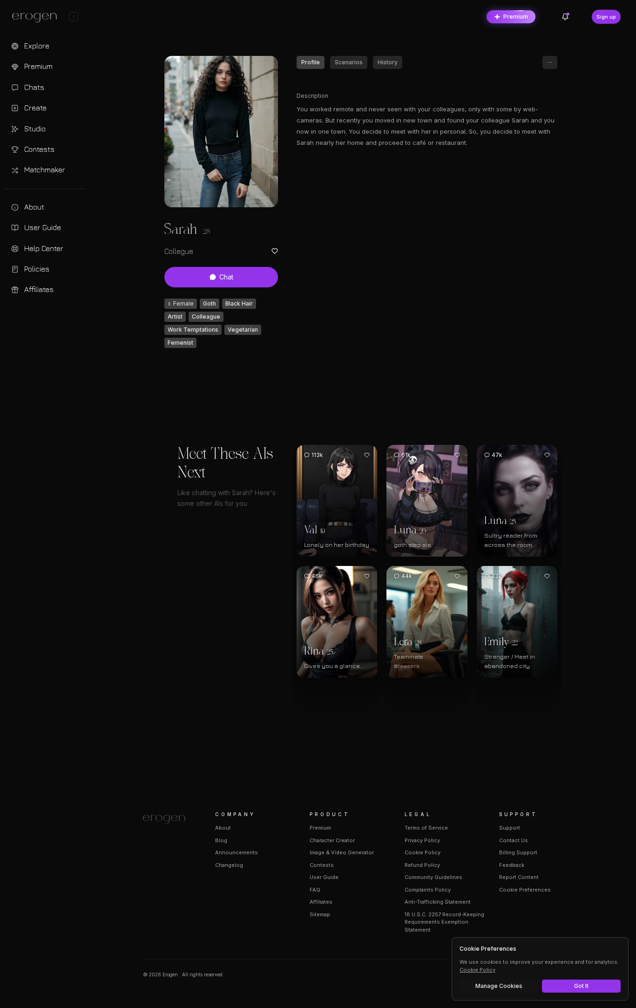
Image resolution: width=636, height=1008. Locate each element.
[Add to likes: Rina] (366, 576)
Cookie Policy (422, 852)
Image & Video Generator (342, 852)
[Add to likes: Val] (366, 455)
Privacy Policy (422, 840)
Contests (322, 865)
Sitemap (320, 914)
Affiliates (321, 902)
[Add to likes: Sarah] (274, 251)
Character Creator (332, 840)
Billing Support (518, 852)
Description (312, 95)
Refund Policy (422, 865)
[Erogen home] (37, 17)
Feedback (511, 865)
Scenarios (349, 62)
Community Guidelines (433, 877)
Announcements (236, 852)
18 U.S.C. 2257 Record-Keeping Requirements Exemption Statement (444, 922)
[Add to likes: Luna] (457, 455)
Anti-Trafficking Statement (438, 902)
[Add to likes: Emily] (547, 576)
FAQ (315, 889)
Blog (221, 840)
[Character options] (549, 62)
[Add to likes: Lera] (457, 576)
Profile (310, 62)
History (388, 62)
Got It (581, 985)
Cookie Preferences (525, 889)
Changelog (229, 865)
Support (509, 827)
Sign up (606, 17)
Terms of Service (426, 827)
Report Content (519, 877)
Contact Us (513, 840)
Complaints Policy (428, 889)
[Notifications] (565, 16)
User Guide (324, 877)
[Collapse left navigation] (73, 16)
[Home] (168, 819)
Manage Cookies (498, 985)
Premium (515, 16)
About (223, 827)
